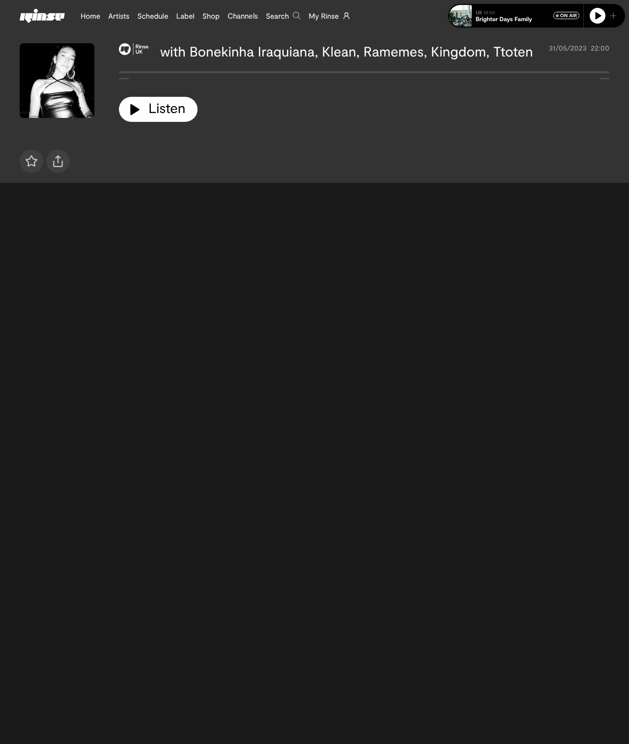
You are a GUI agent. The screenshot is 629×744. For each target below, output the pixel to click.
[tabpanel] (364, 74)
